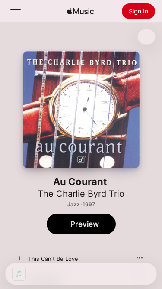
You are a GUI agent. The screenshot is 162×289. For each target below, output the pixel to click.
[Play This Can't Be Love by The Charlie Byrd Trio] (19, 259)
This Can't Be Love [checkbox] (53, 258)
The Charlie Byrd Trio (81, 193)
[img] (80, 11)
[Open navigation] (15, 11)
